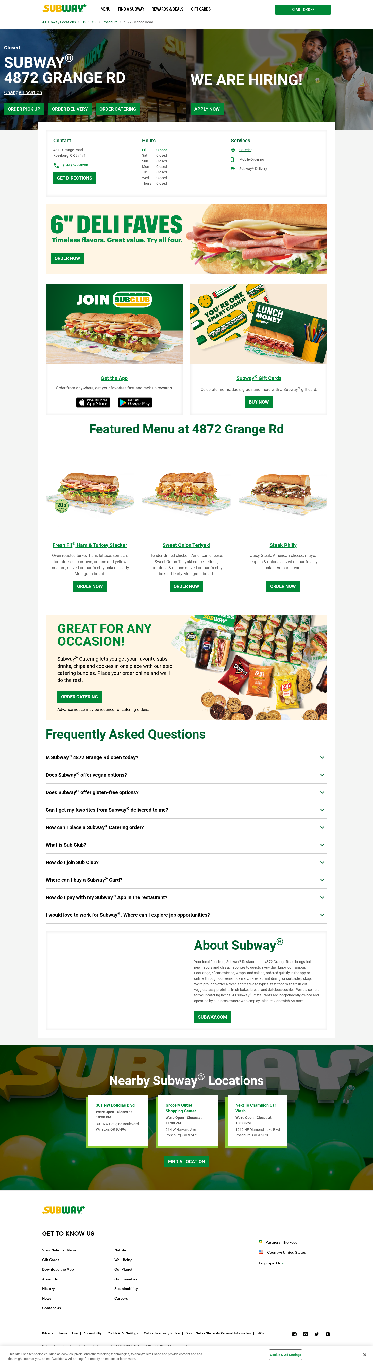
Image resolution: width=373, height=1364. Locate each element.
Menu (106, 9)
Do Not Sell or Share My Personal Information (218, 1333)
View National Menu (59, 1250)
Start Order (303, 9)
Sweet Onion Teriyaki (186, 545)
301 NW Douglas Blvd (115, 1105)
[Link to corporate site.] (63, 1227)
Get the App (114, 378)
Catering (246, 150)
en (270, 1263)
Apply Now (207, 109)
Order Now (67, 258)
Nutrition (122, 1250)
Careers (121, 1298)
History (48, 1289)
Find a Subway (131, 9)
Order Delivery (70, 109)
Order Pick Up (24, 109)
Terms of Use (68, 1333)
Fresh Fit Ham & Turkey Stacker (90, 545)
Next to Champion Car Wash (255, 1108)
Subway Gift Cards (258, 378)
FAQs (260, 1333)
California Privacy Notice (162, 1333)
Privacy (47, 1333)
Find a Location (186, 1161)
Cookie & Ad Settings (123, 1333)
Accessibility (92, 1333)
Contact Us (51, 1308)
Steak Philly (283, 545)
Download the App (58, 1269)
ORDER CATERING (79, 697)
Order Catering (117, 109)
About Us (50, 1279)
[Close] (364, 1354)
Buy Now (259, 402)
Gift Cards (201, 9)
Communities (125, 1279)
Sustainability (126, 1289)
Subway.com (212, 1017)
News (46, 1298)
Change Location (23, 92)
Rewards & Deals (167, 9)
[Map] (114, 980)
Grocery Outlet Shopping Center (181, 1108)
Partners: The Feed (282, 1242)
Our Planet (123, 1269)
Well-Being (123, 1260)
